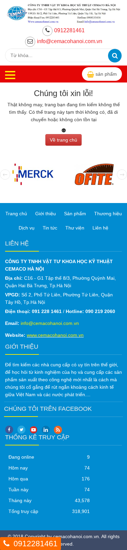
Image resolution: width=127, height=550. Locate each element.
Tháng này (19, 500)
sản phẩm (106, 74)
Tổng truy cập (23, 511)
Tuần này (18, 489)
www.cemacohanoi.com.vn (55, 335)
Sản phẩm (75, 213)
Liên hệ (100, 228)
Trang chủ (16, 213)
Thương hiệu (108, 213)
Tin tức (50, 228)
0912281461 (69, 30)
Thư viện (74, 228)
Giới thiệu (45, 213)
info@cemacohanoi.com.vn (69, 41)
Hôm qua (18, 478)
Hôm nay (18, 468)
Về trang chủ (63, 140)
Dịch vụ (27, 228)
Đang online (21, 457)
